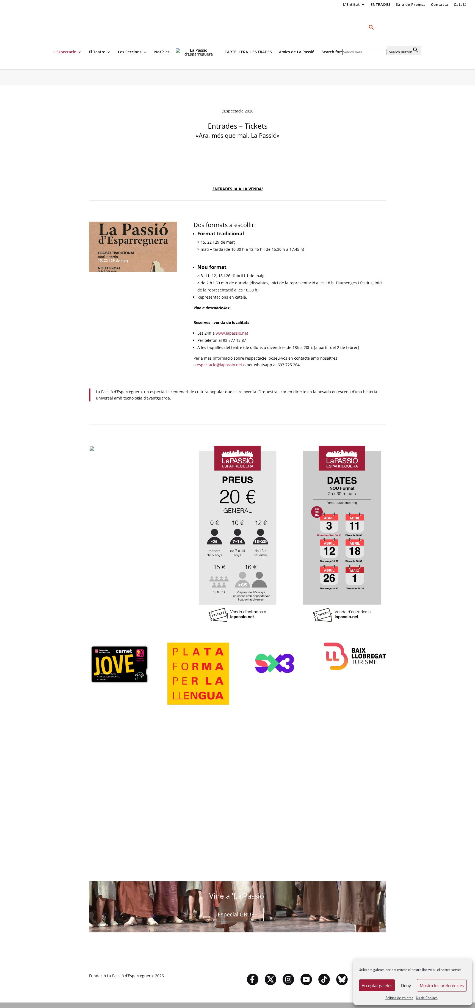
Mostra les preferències (442, 985)
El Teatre (97, 52)
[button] (371, 35)
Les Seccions (130, 52)
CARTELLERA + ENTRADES (248, 52)
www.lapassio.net (232, 333)
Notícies (162, 52)
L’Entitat (351, 5)
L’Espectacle (64, 52)
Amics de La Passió (296, 52)
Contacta (440, 5)
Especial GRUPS (238, 914)
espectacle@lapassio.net (219, 364)
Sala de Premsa (411, 5)
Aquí (237, 782)
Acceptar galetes (377, 985)
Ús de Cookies (427, 997)
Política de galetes (399, 997)
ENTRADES (381, 5)
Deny (406, 985)
